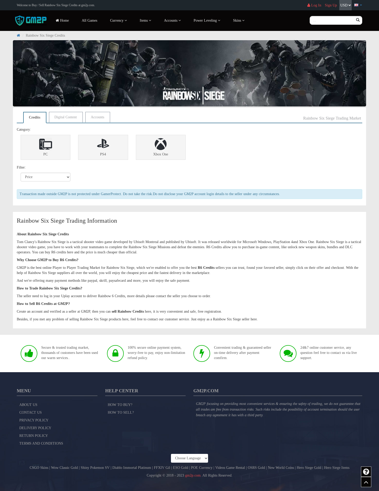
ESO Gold (180, 468)
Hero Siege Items (336, 468)
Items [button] (144, 20)
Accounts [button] (171, 20)
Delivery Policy (35, 428)
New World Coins (281, 468)
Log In (315, 5)
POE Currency (201, 468)
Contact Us (30, 412)
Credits (34, 117)
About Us (28, 405)
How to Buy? (120, 405)
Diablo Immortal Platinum (131, 468)
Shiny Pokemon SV (95, 468)
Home (64, 20)
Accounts (97, 117)
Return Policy (33, 436)
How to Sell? (121, 412)
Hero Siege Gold (309, 468)
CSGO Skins (39, 468)
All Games (89, 20)
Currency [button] (117, 20)
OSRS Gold (256, 468)
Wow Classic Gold (64, 468)
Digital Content (65, 117)
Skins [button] (237, 20)
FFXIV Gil (162, 468)
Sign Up (331, 5)
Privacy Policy (33, 420)
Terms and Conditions (41, 443)
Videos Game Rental (230, 468)
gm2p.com (193, 475)
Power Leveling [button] (206, 20)
